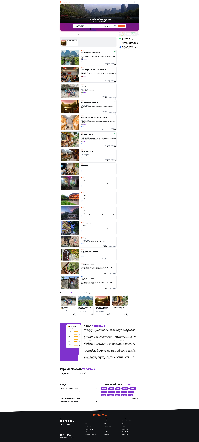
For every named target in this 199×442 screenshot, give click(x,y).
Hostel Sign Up (125, 431)
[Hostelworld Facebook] (61, 421)
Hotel (82, 276)
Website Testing (91, 439)
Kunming (124, 391)
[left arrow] (135, 293)
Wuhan (130, 395)
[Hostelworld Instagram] (66, 421)
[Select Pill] (135, 2)
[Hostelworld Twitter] (63, 421)
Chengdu (111, 391)
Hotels (87, 423)
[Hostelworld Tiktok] (73, 421)
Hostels (87, 420)
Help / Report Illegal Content (91, 434)
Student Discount (107, 434)
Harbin (103, 395)
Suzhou (131, 391)
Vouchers (85, 439)
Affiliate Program (125, 434)
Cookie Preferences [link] (104, 439)
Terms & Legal (74, 439)
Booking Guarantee (107, 426)
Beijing (117, 388)
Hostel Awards (106, 428)
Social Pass (106, 420)
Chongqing (125, 388)
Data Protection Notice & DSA (65, 439)
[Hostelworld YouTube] (68, 421)
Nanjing (124, 395)
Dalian (117, 395)
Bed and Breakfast (89, 426)
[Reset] (99, 26)
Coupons (80, 439)
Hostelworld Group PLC (126, 420)
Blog (105, 423)
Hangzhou (104, 391)
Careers (123, 426)
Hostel (82, 50)
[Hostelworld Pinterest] (71, 421)
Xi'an (118, 391)
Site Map (97, 439)
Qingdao (111, 388)
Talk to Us (87, 431)
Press (123, 423)
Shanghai (104, 388)
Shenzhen (133, 388)
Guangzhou (110, 395)
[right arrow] (138, 293)
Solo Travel (106, 431)
